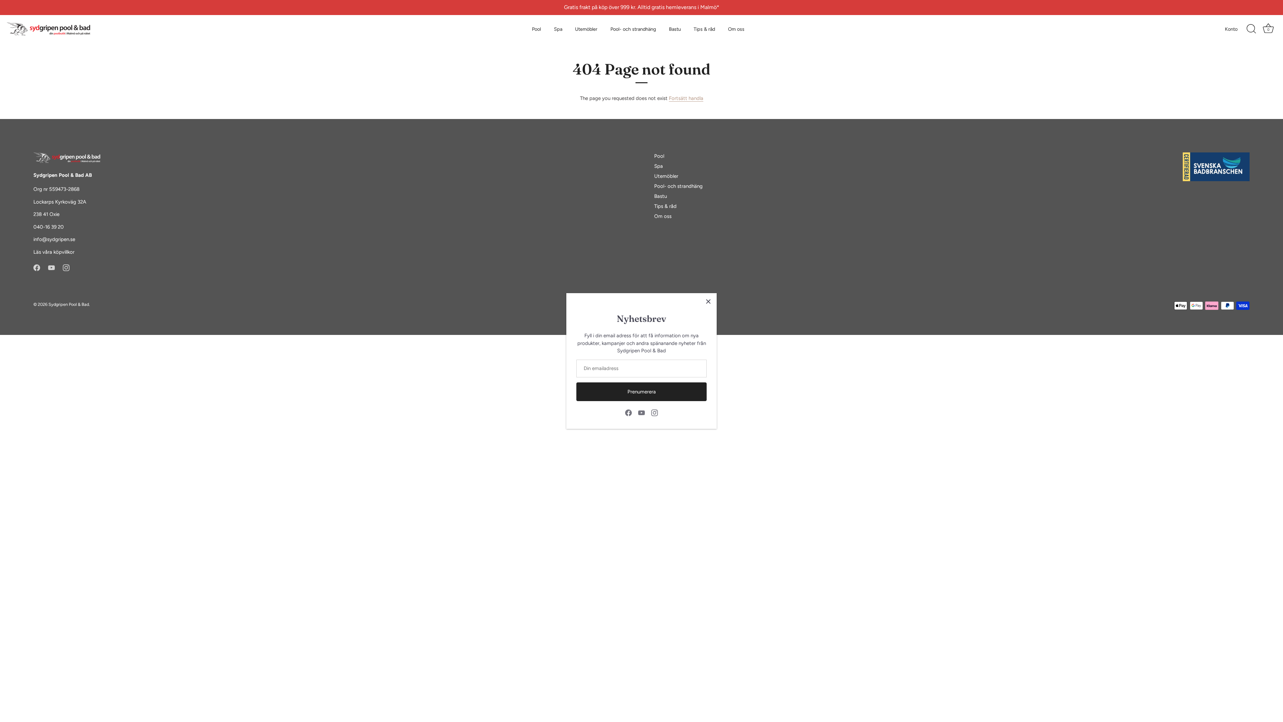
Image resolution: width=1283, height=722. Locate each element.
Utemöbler (586, 29)
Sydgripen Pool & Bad (68, 304)
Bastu (675, 29)
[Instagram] (654, 412)
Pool (536, 29)
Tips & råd (704, 29)
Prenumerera (641, 392)
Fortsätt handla (686, 98)
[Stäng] (708, 301)
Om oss (736, 29)
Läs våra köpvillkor (54, 252)
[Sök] (1251, 29)
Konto (1231, 29)
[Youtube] (641, 412)
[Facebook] (628, 412)
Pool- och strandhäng (633, 29)
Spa (558, 29)
